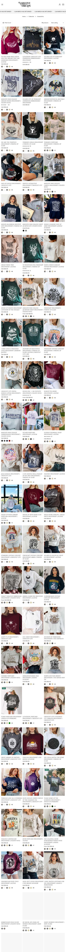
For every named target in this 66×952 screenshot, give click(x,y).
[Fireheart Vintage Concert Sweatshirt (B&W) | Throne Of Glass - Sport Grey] (28, 564)
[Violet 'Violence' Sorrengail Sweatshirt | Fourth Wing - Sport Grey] (5, 602)
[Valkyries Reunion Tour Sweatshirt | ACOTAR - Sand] (9, 888)
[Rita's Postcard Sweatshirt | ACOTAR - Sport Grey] (26, 845)
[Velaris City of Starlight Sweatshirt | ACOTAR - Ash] (47, 63)
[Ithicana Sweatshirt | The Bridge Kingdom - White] (23, 764)
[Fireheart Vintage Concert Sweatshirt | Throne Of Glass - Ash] (47, 357)
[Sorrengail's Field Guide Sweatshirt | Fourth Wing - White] (5, 929)
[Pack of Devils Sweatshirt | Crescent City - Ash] (5, 190)
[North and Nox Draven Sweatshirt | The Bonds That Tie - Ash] (47, 684)
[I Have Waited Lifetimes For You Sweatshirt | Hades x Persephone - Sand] (52, 890)
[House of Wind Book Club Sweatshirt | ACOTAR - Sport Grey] (28, 521)
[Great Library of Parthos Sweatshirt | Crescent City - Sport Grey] (7, 764)
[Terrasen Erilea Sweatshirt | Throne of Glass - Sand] (31, 151)
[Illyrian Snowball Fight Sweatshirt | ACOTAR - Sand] (50, 441)
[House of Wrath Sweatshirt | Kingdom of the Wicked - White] (2, 314)
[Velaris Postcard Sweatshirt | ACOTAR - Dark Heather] (31, 439)
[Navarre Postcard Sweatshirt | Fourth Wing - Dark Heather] (9, 682)
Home (24, 16)
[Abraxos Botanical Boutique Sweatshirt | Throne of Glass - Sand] (52, 107)
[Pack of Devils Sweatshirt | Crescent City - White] (2, 190)
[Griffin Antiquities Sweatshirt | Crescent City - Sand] (31, 190)
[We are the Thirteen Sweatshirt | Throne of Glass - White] (2, 150)
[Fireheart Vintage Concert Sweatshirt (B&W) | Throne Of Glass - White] (23, 564)
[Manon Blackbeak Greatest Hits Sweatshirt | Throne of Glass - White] (2, 232)
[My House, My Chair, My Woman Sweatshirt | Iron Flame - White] (23, 930)
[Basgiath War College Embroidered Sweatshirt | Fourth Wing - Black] (2, 441)
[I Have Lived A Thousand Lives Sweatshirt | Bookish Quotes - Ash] (5, 357)
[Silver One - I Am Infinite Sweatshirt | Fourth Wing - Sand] (28, 400)
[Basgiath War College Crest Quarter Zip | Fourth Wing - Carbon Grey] (26, 231)
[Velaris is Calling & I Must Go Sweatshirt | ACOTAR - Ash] (47, 562)
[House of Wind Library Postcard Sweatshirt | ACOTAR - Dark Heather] (9, 523)
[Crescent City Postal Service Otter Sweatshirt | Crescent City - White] (2, 399)
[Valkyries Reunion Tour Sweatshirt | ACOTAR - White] (2, 888)
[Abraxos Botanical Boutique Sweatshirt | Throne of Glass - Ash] (47, 107)
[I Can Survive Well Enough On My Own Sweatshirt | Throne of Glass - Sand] (31, 482)
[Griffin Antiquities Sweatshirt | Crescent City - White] (23, 190)
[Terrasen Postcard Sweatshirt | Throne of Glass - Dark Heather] (52, 150)
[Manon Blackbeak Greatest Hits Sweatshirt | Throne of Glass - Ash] (5, 232)
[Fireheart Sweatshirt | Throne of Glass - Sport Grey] (50, 314)
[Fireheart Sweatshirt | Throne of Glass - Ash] (47, 314)
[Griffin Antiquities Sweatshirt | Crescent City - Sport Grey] (28, 190)
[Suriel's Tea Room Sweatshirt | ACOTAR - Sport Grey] (50, 398)
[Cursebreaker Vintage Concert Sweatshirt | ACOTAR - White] (45, 604)
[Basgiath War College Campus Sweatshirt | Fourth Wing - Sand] (50, 192)
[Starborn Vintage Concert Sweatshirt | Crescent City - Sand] (9, 562)
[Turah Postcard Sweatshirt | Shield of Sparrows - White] (2, 723)
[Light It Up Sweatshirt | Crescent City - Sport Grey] (7, 643)
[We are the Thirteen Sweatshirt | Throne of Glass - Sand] (9, 150)
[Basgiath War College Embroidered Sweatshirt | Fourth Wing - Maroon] (9, 441)
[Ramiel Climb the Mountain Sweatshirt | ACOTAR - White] (23, 602)
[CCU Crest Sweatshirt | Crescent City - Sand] (31, 643)
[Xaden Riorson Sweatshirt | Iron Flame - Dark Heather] (52, 929)
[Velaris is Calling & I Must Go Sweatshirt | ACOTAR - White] (45, 562)
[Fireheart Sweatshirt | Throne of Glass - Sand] (52, 314)
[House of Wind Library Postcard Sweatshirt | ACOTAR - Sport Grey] (5, 523)
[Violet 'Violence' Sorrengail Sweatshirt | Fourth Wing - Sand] (7, 602)
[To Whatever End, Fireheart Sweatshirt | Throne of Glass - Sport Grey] (28, 275)
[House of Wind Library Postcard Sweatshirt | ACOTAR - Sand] (7, 523)
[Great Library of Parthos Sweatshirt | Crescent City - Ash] (5, 764)
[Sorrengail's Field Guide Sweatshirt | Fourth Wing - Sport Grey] (2, 929)
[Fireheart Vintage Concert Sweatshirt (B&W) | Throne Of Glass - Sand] (31, 564)
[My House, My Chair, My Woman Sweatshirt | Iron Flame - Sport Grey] (26, 930)
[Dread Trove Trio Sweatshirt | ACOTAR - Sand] (9, 271)
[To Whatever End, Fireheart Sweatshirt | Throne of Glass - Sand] (31, 275)
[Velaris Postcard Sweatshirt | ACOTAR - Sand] (28, 439)
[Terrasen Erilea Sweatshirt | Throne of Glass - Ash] (26, 151)
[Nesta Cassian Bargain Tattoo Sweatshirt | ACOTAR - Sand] (52, 271)
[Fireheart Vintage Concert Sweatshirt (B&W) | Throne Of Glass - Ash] (26, 564)
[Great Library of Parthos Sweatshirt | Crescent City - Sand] (9, 764)
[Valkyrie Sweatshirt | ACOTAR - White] (45, 479)
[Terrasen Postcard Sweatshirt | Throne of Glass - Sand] (50, 150)
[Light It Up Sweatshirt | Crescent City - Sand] (9, 643)
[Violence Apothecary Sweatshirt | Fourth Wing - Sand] (7, 845)
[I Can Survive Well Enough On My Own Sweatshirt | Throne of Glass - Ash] (26, 482)
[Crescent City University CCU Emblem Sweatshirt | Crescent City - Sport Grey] (50, 725)
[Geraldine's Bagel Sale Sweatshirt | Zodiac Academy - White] (23, 684)
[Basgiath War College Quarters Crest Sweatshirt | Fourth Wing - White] (23, 316)
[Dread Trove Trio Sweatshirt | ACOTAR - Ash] (5, 271)
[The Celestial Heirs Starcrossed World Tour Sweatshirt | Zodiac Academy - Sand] (50, 849)
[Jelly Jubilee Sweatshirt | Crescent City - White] (2, 480)
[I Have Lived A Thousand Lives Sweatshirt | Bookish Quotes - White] (2, 357)
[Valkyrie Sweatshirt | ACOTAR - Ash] (47, 479)
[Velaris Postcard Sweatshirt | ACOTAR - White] (23, 439)
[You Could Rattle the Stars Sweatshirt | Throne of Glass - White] (45, 766)
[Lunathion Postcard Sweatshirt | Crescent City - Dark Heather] (31, 723)
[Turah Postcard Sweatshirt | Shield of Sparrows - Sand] (7, 723)
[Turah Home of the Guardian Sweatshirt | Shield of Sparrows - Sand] (50, 806)
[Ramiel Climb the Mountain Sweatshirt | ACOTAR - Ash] (26, 602)
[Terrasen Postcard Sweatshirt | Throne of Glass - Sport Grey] (47, 150)
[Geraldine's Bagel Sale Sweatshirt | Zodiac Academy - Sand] (31, 684)
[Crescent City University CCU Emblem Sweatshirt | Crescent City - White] (45, 725)
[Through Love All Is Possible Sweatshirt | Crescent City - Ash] (5, 805)
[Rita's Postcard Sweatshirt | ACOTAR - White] (23, 845)
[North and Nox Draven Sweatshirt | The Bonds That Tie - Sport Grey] (50, 684)
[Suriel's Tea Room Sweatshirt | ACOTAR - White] (45, 398)
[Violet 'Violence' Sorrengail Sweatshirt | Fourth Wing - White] (2, 602)
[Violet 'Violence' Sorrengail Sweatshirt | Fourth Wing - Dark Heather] (9, 602)
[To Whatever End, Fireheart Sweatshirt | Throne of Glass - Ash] (26, 275)
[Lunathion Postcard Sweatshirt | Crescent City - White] (23, 723)
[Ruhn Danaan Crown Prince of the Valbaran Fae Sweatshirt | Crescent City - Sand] (31, 806)
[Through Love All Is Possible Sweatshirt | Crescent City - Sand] (9, 805)
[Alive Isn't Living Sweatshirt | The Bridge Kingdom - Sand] (31, 888)
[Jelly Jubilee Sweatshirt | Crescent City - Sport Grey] (7, 480)
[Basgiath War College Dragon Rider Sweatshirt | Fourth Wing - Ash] (5, 110)
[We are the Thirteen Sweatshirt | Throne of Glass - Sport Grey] (7, 150)
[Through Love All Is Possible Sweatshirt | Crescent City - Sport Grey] (7, 805)
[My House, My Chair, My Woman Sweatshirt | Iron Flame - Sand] (28, 930)
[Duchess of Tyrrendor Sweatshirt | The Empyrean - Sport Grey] (47, 643)
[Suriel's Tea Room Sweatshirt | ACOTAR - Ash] (47, 398)
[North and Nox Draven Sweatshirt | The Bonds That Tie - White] (45, 684)
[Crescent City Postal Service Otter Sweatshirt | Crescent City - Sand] (9, 399)
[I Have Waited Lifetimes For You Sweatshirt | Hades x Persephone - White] (45, 890)
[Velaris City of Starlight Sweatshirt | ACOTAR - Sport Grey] (50, 63)
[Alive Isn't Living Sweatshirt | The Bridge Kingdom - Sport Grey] (28, 888)
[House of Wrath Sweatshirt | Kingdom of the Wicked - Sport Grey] (7, 314)
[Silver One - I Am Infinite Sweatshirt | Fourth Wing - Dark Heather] (31, 400)
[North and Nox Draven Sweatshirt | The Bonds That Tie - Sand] (52, 684)
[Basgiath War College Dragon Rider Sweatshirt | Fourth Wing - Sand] (9, 110)
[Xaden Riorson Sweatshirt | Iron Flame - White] (45, 929)
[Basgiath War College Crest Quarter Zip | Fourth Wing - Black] (23, 231)
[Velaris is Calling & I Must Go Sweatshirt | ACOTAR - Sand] (52, 562)
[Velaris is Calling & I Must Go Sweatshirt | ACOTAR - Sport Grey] (50, 562)
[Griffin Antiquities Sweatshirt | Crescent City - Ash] (26, 190)
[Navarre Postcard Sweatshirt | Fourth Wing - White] (2, 682)
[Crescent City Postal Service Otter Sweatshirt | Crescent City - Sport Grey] (7, 399)
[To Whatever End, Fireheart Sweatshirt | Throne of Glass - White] (23, 275)
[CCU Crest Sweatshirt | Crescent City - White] (23, 643)
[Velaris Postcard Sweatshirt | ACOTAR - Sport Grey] (26, 439)
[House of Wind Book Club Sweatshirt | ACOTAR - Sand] (31, 521)
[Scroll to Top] (63, 943)
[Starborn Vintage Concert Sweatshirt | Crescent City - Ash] (5, 562)
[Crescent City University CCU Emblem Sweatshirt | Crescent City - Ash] (47, 725)
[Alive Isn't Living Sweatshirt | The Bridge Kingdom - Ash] (26, 888)
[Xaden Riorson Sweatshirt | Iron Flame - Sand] (50, 929)
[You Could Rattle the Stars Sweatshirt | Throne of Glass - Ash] (47, 766)
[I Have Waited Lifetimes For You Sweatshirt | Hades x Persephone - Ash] (47, 890)
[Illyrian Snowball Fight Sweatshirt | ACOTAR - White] (45, 441)
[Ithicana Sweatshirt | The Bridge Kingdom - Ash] (26, 764)
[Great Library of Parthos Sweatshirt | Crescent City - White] (2, 764)
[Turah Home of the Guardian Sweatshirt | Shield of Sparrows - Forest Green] (52, 806)
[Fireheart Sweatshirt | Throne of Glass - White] (45, 314)
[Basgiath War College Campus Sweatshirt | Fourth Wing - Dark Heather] (52, 192)
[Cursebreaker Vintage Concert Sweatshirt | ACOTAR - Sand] (52, 604)
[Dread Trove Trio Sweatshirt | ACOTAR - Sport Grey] (7, 271)
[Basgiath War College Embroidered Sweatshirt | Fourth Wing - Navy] (7, 441)
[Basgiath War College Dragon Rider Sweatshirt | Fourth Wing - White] (2, 110)
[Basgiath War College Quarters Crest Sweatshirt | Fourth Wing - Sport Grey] (26, 316)
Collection (31, 16)
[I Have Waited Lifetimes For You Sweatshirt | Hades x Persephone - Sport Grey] (50, 890)
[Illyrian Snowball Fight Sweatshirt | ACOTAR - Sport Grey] (47, 441)
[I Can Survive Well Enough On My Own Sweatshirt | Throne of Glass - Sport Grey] (28, 482)
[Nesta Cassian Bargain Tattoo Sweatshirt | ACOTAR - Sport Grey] (50, 271)
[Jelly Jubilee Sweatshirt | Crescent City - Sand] (9, 480)
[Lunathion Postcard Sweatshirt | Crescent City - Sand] (28, 723)
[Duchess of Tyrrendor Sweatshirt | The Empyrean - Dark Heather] (52, 643)
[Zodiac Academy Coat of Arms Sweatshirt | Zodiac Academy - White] (45, 232)
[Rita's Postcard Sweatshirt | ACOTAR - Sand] (28, 845)
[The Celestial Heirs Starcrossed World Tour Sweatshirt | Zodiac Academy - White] (45, 849)
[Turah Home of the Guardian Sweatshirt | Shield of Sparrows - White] (45, 806)
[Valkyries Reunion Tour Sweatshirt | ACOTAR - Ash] (5, 888)
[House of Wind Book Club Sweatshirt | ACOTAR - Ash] (26, 521)
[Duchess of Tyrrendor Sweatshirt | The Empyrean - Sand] (50, 643)
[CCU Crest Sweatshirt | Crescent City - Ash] (26, 643)
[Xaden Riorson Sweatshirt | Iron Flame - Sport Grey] (47, 929)
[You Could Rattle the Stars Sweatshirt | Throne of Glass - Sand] (52, 766)
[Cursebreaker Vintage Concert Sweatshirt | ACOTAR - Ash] (47, 604)
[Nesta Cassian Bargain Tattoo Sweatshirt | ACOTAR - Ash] (47, 271)
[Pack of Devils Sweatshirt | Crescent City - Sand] (9, 190)
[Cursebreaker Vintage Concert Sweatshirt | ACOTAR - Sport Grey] (50, 604)
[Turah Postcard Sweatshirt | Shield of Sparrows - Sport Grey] (5, 723)
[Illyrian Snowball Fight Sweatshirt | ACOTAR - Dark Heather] (52, 441)
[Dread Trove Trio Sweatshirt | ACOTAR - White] (2, 271)
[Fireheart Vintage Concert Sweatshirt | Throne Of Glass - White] (45, 357)
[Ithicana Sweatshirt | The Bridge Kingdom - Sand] (31, 764)
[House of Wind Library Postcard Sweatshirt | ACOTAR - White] (2, 523)
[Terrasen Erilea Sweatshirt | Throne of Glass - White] (23, 151)
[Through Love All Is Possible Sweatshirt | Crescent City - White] (2, 805)
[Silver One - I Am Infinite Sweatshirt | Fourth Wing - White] (23, 400)
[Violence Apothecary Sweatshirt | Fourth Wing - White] (2, 845)
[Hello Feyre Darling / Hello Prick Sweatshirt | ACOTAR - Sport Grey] (50, 521)
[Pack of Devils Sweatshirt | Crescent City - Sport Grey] (7, 190)
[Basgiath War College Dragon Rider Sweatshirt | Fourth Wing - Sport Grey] (7, 110)
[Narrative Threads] (24, 4)
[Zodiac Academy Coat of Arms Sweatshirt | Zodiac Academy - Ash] (47, 232)
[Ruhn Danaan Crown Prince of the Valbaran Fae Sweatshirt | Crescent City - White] (23, 806)
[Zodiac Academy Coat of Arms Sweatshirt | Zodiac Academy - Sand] (52, 232)
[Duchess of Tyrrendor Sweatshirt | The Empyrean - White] (45, 643)
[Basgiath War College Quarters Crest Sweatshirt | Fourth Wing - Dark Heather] (31, 316)
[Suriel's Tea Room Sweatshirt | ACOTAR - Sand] (52, 398)
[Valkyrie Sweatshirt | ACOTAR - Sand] (52, 479)
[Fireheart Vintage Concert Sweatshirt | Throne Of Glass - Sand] (52, 357)
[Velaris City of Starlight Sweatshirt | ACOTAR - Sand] (52, 63)
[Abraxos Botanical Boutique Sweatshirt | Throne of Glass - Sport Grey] (50, 107)
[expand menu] (2, 4)
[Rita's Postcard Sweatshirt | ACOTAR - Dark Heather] (31, 845)
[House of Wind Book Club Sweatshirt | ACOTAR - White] (23, 521)
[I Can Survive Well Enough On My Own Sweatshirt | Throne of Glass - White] (23, 482)
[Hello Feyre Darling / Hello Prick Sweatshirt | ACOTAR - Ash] (47, 521)
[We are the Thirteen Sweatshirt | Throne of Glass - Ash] (5, 150)
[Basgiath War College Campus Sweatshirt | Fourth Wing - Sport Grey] (47, 192)
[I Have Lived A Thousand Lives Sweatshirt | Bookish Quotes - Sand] (9, 357)
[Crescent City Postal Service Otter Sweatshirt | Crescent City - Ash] (5, 399)
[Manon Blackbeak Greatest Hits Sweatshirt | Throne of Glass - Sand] (9, 232)
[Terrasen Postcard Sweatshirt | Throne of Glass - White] (45, 150)
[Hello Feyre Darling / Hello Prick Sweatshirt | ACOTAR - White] (45, 521)
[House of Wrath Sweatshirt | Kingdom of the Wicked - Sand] (9, 314)
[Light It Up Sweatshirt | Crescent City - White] (2, 643)
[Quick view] (19, 52)
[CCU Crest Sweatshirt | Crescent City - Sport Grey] (28, 643)
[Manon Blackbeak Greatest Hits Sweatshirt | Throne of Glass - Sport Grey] (7, 232)
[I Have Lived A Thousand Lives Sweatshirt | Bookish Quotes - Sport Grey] (7, 357)
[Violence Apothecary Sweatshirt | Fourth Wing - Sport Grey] (5, 845)
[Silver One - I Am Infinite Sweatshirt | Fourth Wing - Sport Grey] (26, 400)
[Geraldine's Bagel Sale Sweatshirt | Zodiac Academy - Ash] (26, 684)
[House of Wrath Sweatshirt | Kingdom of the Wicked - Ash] (5, 314)
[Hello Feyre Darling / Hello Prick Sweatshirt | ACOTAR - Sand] (52, 521)
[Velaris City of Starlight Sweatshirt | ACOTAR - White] (45, 63)
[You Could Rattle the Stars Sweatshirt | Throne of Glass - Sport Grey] (50, 766)
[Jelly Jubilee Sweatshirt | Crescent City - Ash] (5, 480)
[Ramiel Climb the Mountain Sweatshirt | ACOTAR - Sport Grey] (28, 602)
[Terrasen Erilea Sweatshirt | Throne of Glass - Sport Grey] (28, 151)
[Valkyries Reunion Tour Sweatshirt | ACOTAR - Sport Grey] (7, 888)
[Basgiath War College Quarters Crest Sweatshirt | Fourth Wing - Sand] (28, 316)
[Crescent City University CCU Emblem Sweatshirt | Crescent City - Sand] (52, 725)
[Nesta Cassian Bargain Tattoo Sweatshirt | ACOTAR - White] (45, 271)
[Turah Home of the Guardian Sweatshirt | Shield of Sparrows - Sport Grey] (47, 806)
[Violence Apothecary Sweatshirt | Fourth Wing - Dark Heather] (9, 845)
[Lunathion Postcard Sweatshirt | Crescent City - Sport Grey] (26, 723)
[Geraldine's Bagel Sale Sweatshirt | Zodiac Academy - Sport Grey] (28, 684)
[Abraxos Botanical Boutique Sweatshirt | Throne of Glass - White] (45, 107)
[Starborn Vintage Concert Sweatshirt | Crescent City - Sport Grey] (7, 562)
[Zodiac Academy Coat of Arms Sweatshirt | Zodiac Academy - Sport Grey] (50, 232)
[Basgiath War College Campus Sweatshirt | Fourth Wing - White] (45, 192)
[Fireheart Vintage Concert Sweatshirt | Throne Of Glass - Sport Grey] (50, 357)
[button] (63, 4)
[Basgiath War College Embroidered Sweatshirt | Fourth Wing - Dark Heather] (5, 441)
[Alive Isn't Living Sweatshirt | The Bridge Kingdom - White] (23, 888)
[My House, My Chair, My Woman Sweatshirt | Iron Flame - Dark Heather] (31, 930)
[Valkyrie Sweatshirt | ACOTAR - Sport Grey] (50, 479)
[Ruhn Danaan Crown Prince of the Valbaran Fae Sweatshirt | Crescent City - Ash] (26, 806)
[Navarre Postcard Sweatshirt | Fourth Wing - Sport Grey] (5, 682)
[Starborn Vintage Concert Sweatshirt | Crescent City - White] (2, 562)
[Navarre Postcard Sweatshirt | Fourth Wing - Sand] (7, 682)
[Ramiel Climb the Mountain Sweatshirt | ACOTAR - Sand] (31, 602)
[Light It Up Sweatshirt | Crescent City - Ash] (5, 643)
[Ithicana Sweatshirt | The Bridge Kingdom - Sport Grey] (28, 764)
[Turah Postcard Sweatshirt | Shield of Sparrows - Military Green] (9, 723)
